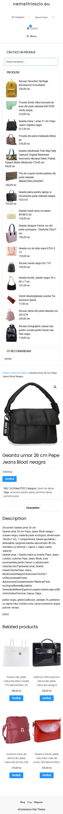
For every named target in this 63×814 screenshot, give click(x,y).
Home (5, 372)
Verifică (9, 479)
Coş (29, 802)
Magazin (38, 802)
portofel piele (11, 496)
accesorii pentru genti (22, 492)
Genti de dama (19, 372)
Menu (33, 36)
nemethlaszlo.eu (31, 4)
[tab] (33, 507)
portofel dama (44, 492)
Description (32, 507)
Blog (22, 802)
